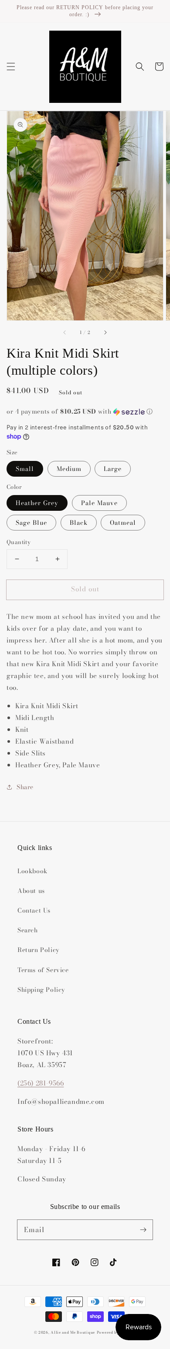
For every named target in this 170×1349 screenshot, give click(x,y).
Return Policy (38, 950)
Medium (69, 469)
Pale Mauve (99, 503)
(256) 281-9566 (40, 1083)
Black (79, 522)
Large (113, 469)
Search (27, 930)
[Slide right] (105, 332)
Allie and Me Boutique (73, 1332)
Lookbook (32, 871)
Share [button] (25, 787)
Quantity (19, 542)
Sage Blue (31, 522)
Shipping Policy (41, 989)
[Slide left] (65, 332)
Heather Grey (37, 503)
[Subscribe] (143, 1229)
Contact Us (34, 910)
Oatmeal (123, 522)
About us (31, 891)
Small (25, 469)
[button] (10, 66)
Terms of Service (43, 970)
